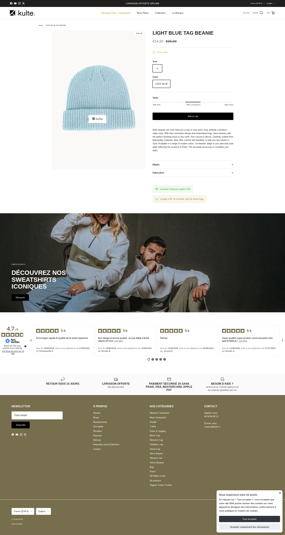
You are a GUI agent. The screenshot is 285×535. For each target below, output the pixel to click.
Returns (97, 413)
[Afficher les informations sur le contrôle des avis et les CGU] (25, 346)
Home (41, 25)
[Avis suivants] (282, 340)
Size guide (98, 426)
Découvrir (20, 297)
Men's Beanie (156, 453)
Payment (97, 435)
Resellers (97, 431)
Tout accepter (249, 519)
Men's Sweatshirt (158, 417)
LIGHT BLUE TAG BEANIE (56, 25)
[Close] (280, 492)
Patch (152, 471)
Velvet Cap (155, 449)
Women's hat (156, 458)
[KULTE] (22, 13)
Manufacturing (100, 422)
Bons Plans (143, 13)
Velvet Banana (157, 462)
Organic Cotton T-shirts (161, 485)
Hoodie (153, 422)
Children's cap (156, 444)
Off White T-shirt (157, 476)
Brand (96, 417)
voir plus (118, 341)
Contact (97, 449)
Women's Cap (156, 440)
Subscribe (20, 425)
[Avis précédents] (31, 340)
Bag (152, 467)
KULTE (20, 519)
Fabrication (158, 173)
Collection (160, 13)
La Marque (177, 13)
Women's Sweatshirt (159, 413)
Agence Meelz (17, 524)
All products (155, 480)
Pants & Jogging (158, 431)
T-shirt (153, 426)
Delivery (97, 440)
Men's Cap (155, 435)
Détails (156, 164)
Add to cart (193, 116)
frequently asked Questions (106, 444)
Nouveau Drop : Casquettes (115, 13)
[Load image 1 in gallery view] (98, 99)
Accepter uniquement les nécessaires (249, 527)
